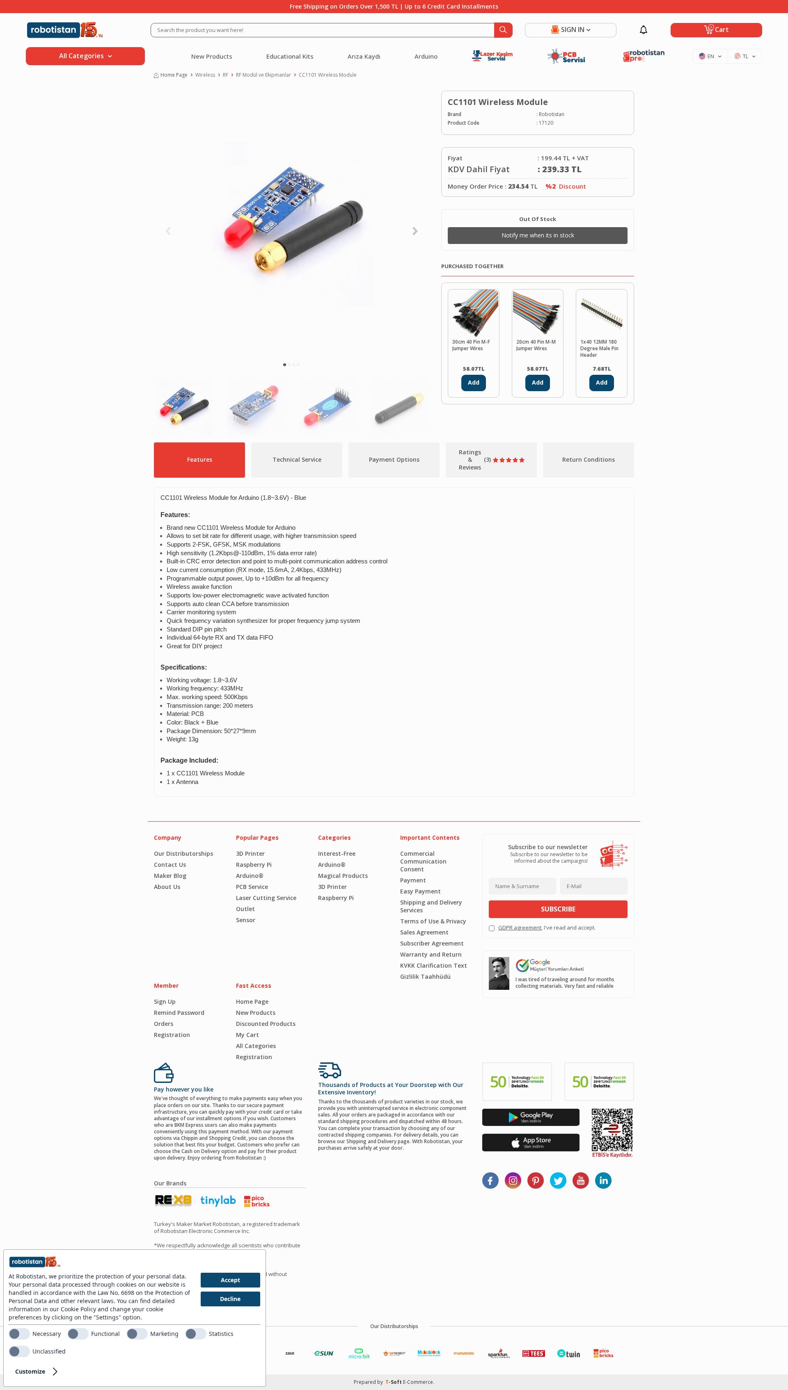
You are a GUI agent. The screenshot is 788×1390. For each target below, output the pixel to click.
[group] (291, 224)
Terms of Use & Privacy (433, 921)
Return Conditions (588, 459)
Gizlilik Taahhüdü (425, 976)
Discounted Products (266, 1024)
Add (473, 382)
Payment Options (394, 459)
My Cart (247, 1035)
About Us (167, 887)
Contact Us (170, 864)
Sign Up (165, 1001)
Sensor (245, 920)
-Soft (394, 1382)
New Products (211, 56)
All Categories (256, 1046)
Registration (172, 1035)
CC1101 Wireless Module (328, 75)
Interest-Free (336, 853)
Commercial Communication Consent (423, 861)
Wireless (205, 75)
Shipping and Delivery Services (431, 906)
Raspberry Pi (254, 864)
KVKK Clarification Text (433, 965)
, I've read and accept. (547, 927)
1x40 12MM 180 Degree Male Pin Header (599, 348)
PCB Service (252, 887)
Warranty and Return (431, 954)
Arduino (426, 56)
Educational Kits (290, 56)
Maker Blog (170, 876)
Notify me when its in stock (538, 235)
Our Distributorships (183, 853)
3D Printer (250, 853)
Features (199, 459)
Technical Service (297, 459)
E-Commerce (418, 1382)
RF (225, 75)
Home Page (174, 75)
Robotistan (551, 114)
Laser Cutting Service (266, 898)
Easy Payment (420, 891)
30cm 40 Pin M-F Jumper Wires (471, 345)
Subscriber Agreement (432, 943)
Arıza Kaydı (364, 56)
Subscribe (558, 909)
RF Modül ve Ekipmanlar (263, 75)
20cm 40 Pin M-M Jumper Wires (536, 345)
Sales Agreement (424, 932)
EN (711, 56)
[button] (284, 364)
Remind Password (179, 1012)
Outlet (245, 909)
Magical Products (343, 876)
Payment (413, 880)
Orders (163, 1024)
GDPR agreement (519, 927)
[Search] (503, 30)
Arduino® (249, 876)
